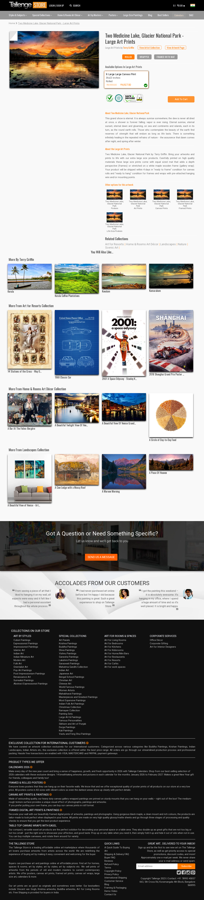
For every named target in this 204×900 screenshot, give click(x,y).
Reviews (108, 860)
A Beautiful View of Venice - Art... (24, 505)
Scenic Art (111, 247)
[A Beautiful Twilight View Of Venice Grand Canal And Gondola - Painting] (77, 407)
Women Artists (67, 690)
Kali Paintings (66, 730)
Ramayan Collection (69, 710)
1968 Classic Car (63, 377)
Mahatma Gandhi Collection (73, 666)
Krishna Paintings (68, 643)
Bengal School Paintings (71, 677)
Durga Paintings (67, 727)
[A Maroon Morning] (124, 471)
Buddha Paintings (68, 646)
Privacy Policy (111, 874)
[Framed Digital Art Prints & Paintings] (61, 810)
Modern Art (19, 660)
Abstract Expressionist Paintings (30, 683)
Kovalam (106, 291)
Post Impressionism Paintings (29, 673)
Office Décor (156, 640)
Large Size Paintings (132, 15)
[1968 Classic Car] (77, 342)
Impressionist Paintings (26, 646)
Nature (182, 244)
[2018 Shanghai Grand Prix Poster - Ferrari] (171, 341)
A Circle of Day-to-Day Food (162, 439)
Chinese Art (65, 683)
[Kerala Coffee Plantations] (77, 278)
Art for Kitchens (112, 646)
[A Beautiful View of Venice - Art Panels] (30, 478)
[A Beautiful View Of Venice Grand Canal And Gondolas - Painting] (124, 407)
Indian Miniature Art (24, 656)
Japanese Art (66, 673)
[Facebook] (184, 873)
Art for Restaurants (114, 656)
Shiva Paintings (67, 650)
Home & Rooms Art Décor (69, 15)
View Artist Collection (149, 47)
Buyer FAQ (109, 857)
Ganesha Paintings (68, 656)
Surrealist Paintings (24, 680)
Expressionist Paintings (26, 643)
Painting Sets (66, 713)
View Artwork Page (175, 47)
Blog (150, 15)
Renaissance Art (22, 677)
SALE (191, 15)
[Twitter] (179, 873)
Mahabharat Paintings (70, 693)
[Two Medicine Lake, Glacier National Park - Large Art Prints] (54, 59)
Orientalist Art (21, 666)
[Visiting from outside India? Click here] (87, 743)
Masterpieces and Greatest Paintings (78, 697)
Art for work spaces (114, 666)
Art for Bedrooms (113, 643)
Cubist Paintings (22, 640)
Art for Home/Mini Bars (116, 653)
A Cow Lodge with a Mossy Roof (70, 487)
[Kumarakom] (171, 276)
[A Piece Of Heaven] (171, 462)
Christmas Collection (70, 707)
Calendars (178, 15)
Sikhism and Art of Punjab (72, 723)
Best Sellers (163, 15)
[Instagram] (188, 873)
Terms (107, 867)
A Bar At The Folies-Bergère (21, 428)
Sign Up (60, 5)
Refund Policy (111, 864)
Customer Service (113, 881)
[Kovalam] (124, 276)
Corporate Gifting (159, 643)
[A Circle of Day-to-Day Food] (171, 415)
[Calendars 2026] (31, 767)
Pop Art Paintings (23, 670)
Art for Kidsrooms (114, 650)
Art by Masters (95, 15)
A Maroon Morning (111, 491)
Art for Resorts (114, 244)
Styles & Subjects (17, 15)
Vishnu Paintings (67, 653)
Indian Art (19, 653)
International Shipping (115, 877)
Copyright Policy (112, 871)
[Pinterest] (193, 873)
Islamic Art (19, 650)
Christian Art (65, 680)
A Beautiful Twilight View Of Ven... (71, 425)
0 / (178, 5)
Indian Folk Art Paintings (71, 703)
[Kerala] (30, 276)
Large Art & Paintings (70, 717)
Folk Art (18, 663)
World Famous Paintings (71, 687)
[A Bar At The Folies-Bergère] (30, 409)
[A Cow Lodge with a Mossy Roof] (77, 469)
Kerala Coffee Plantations (67, 295)
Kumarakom (155, 290)
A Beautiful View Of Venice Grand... (119, 423)
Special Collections (41, 15)
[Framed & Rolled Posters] (45, 782)
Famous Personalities (70, 720)
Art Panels (64, 640)
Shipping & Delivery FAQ (116, 854)
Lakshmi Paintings (68, 660)
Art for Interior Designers (163, 646)
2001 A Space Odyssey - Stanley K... (119, 378)
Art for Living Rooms (115, 640)
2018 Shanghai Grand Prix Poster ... (166, 374)
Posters (112, 15)
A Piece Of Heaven (158, 472)
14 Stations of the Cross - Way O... (24, 371)
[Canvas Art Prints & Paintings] (50, 794)
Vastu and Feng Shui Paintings (75, 733)
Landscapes (168, 244)
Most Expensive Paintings (72, 700)
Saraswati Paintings (69, 663)
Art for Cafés (111, 663)
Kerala (11, 291)
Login (52, 5)
